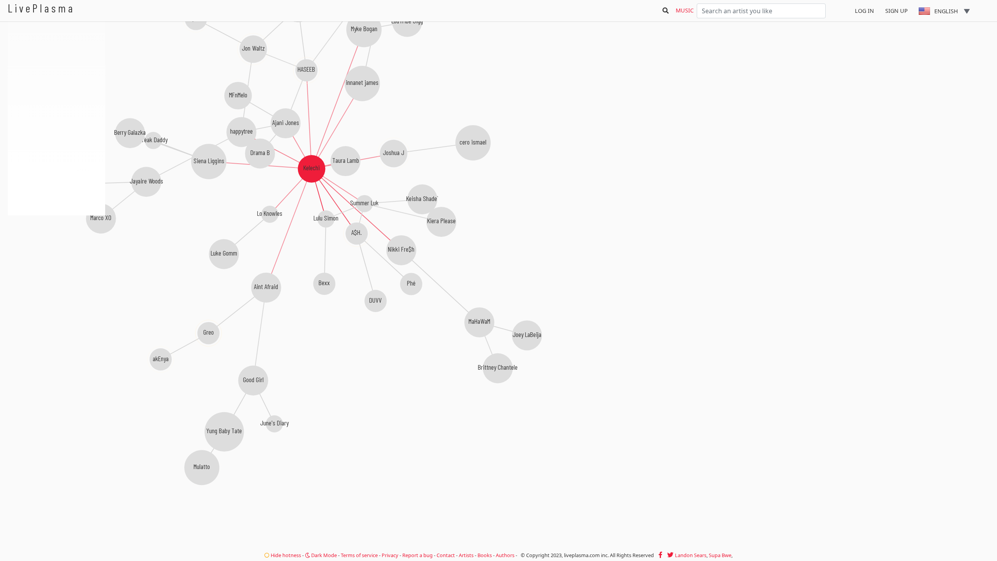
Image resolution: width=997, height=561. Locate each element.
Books (484, 555)
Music (685, 10)
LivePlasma (41, 8)
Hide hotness (285, 555)
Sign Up (896, 10)
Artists (466, 555)
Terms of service (359, 555)
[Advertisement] (56, 257)
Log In (864, 10)
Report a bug (417, 555)
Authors (505, 555)
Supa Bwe (720, 555)
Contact (446, 555)
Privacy (390, 555)
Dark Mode (323, 555)
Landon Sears (690, 555)
